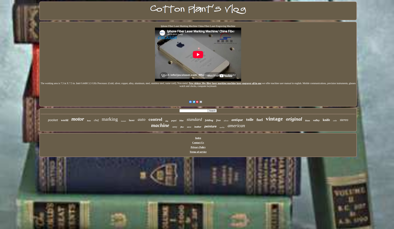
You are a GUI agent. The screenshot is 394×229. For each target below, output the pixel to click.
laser (132, 120)
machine (160, 125)
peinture (210, 126)
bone (89, 121)
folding (209, 120)
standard (194, 119)
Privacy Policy (198, 147)
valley (316, 120)
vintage (274, 119)
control (155, 119)
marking (110, 119)
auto (141, 119)
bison (307, 120)
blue (181, 120)
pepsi (173, 120)
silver (226, 120)
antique (237, 120)
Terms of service (198, 152)
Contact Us (198, 142)
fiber (182, 127)
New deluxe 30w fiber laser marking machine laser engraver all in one (225, 83)
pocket (53, 120)
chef (96, 120)
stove (189, 127)
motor (77, 119)
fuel (260, 120)
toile (249, 119)
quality (222, 127)
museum (123, 121)
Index (198, 138)
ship (166, 121)
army (174, 126)
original (294, 119)
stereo (344, 120)
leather (197, 126)
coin (335, 120)
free (218, 120)
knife (326, 120)
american (236, 125)
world (64, 120)
